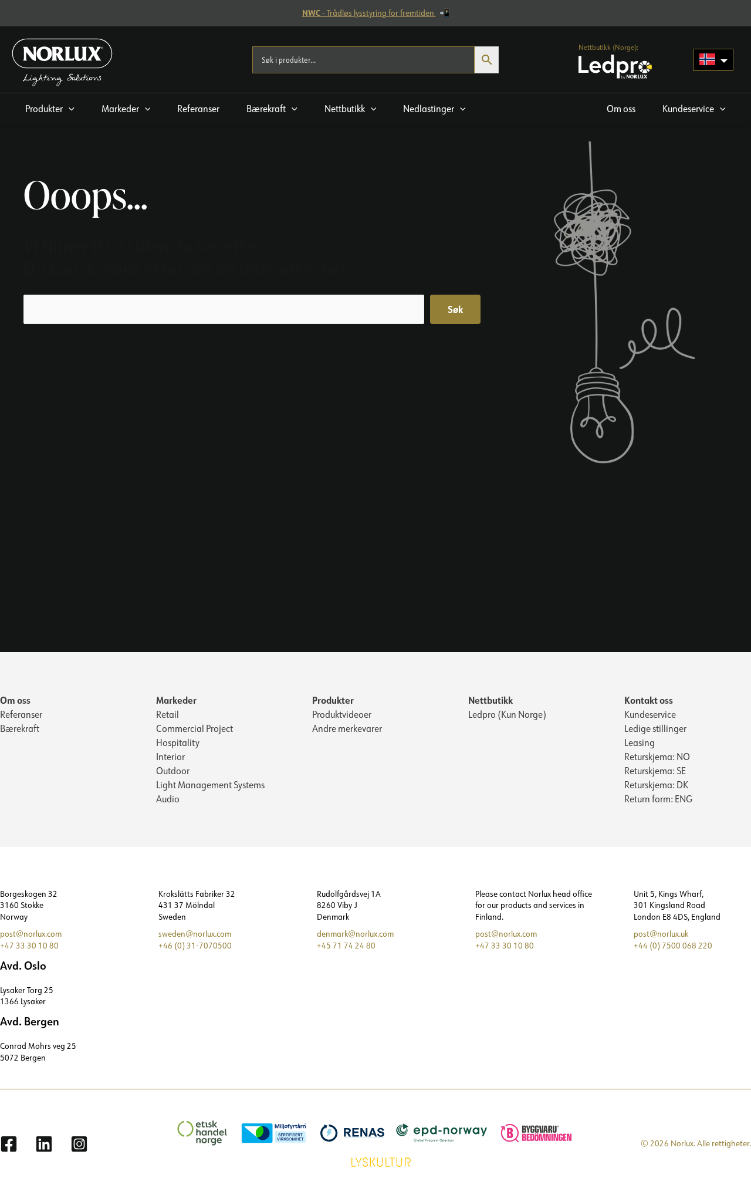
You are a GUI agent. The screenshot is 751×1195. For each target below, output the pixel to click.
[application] (69, 109)
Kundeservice (650, 714)
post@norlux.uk (661, 934)
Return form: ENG (658, 799)
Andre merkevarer (347, 728)
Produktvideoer (341, 714)
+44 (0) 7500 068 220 (673, 945)
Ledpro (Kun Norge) (507, 714)
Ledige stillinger (655, 728)
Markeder (176, 700)
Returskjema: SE (655, 771)
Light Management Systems (210, 785)
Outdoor (173, 771)
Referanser (21, 714)
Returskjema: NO (657, 756)
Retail (167, 714)
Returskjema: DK (656, 785)
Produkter (333, 700)
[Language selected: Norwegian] (713, 60)
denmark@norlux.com (355, 934)
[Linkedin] (44, 1144)
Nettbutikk (490, 700)
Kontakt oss (648, 700)
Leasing (639, 742)
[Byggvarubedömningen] (530, 1132)
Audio (168, 799)
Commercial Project (194, 728)
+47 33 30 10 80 (29, 945)
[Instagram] (79, 1144)
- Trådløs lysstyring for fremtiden (369, 13)
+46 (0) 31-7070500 (195, 945)
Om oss (15, 700)
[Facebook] (9, 1144)
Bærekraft (19, 728)
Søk (455, 309)
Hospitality (177, 742)
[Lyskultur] (375, 1161)
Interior (170, 756)
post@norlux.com (31, 934)
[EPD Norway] (436, 1132)
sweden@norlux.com (194, 934)
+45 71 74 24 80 (346, 945)
